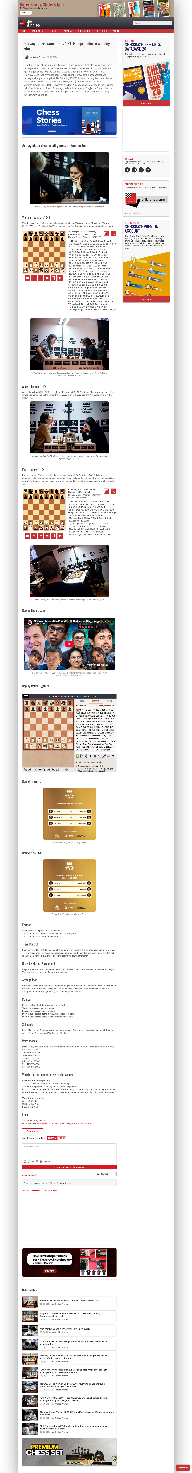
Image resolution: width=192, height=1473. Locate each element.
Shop (54, 30)
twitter (62, 1123)
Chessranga (84, 30)
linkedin (88, 1123)
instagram (70, 1123)
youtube (80, 1123)
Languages (37, 30)
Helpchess (102, 30)
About (116, 30)
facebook (53, 1123)
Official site (42, 1123)
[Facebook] (141, 169)
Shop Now (146, 103)
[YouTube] (134, 169)
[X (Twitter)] (127, 169)
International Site (132, 213)
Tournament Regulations (33, 1120)
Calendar (67, 30)
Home (23, 30)
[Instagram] (148, 169)
